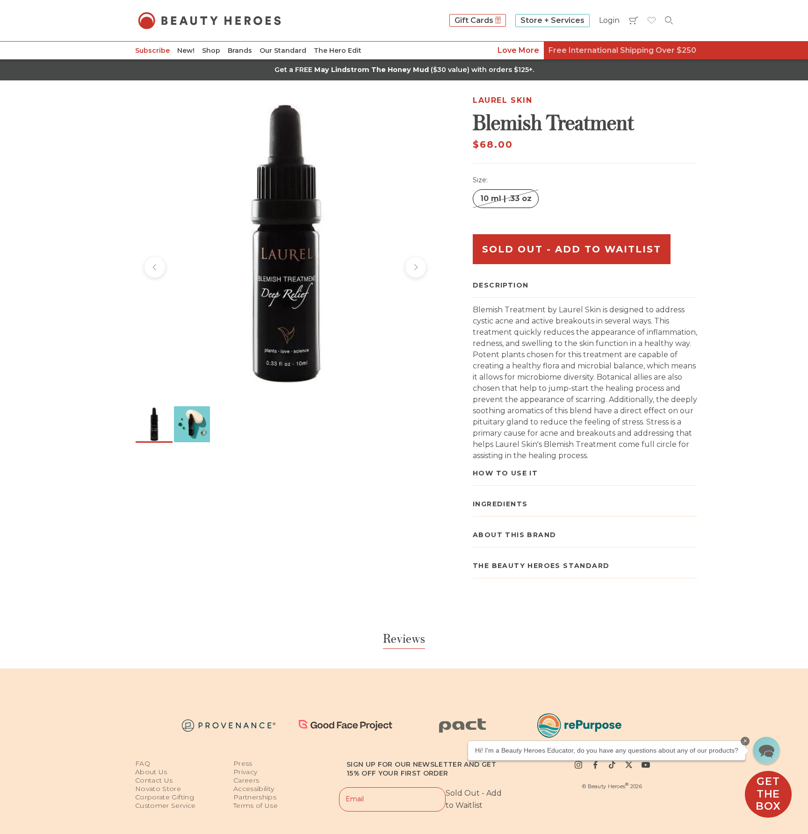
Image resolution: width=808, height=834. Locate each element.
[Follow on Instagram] (578, 764)
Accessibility (253, 788)
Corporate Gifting (164, 797)
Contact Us (154, 780)
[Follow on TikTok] (612, 764)
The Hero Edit (337, 50)
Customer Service (165, 805)
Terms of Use (255, 805)
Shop (211, 50)
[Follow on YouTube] (645, 764)
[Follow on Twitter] (629, 764)
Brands (240, 50)
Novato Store (158, 788)
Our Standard (283, 50)
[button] (766, 750)
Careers (246, 780)
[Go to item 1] (154, 424)
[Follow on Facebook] (595, 764)
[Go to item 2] (192, 424)
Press (242, 763)
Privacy (245, 772)
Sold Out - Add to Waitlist (571, 249)
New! (186, 50)
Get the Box (768, 793)
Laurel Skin (503, 100)
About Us (151, 772)
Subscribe (152, 50)
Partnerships (254, 797)
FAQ (142, 763)
